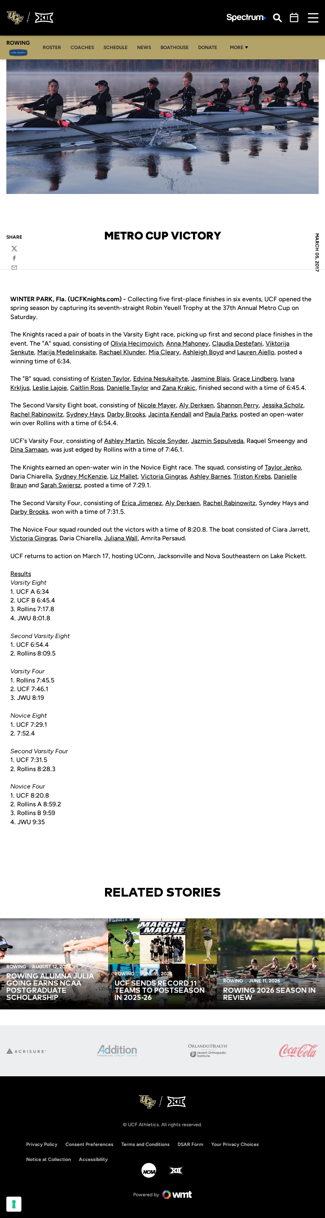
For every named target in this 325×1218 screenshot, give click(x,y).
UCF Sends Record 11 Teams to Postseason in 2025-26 (160, 990)
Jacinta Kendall (169, 414)
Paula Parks (221, 414)
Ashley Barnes (210, 476)
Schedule (115, 47)
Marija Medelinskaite (66, 352)
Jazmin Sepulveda (217, 441)
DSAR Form (190, 1144)
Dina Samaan (29, 449)
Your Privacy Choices (235, 1144)
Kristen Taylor (110, 378)
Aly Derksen (196, 405)
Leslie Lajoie (49, 387)
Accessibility (93, 1159)
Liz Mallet (124, 476)
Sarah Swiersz (60, 485)
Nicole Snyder (167, 441)
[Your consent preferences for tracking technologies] (13, 1204)
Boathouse (175, 47)
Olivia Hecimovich (137, 343)
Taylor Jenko (283, 467)
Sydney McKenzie (81, 476)
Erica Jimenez (142, 503)
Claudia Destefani (237, 343)
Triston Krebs (252, 476)
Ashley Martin (124, 441)
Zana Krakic (178, 387)
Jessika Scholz (282, 405)
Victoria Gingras (164, 476)
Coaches (84, 47)
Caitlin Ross (86, 387)
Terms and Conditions (145, 1144)
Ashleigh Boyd (203, 352)
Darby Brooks (126, 414)
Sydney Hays (85, 414)
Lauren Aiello (255, 352)
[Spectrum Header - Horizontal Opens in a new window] (246, 18)
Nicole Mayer (157, 405)
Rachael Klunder (122, 352)
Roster (54, 47)
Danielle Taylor (128, 387)
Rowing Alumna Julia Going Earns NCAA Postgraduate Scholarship (50, 987)
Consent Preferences (89, 1144)
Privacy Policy (41, 1144)
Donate (207, 47)
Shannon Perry (238, 405)
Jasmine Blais (210, 378)
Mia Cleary (164, 352)
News (144, 47)
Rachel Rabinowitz (36, 414)
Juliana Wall (121, 538)
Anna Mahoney (187, 343)
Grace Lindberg (255, 378)
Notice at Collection (48, 1159)
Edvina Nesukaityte (160, 378)
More (236, 47)
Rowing (16, 966)
